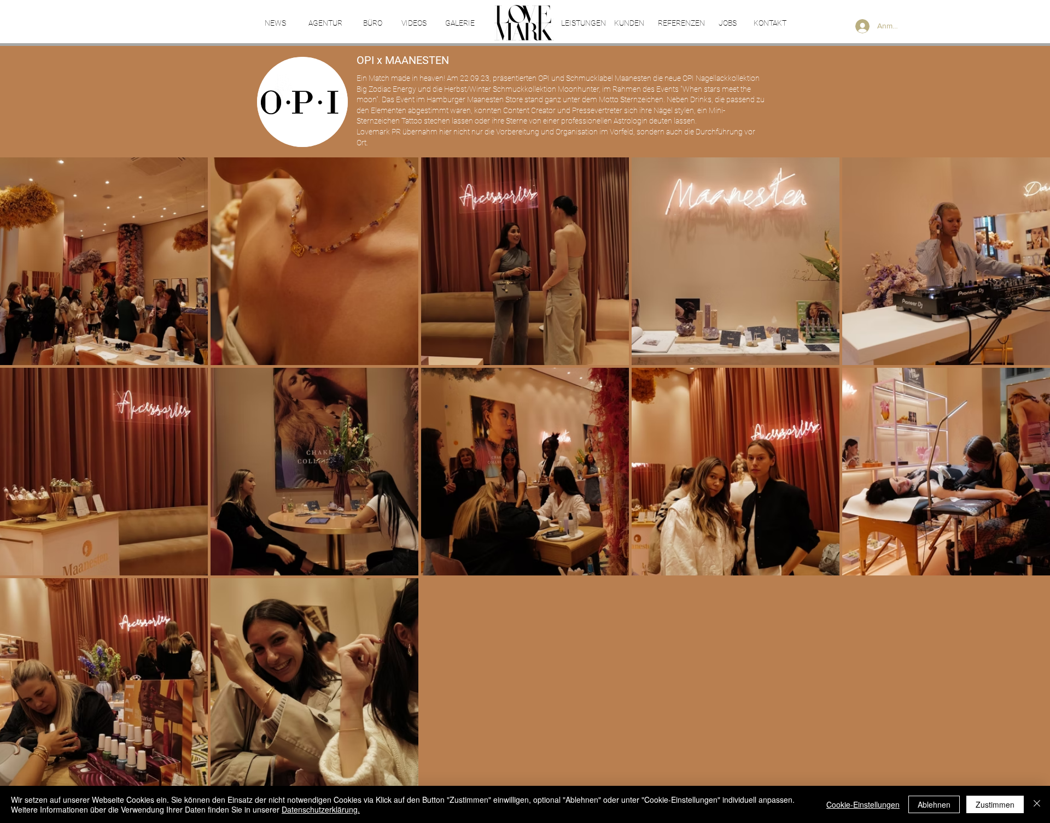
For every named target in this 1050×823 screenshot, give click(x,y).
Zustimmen (995, 804)
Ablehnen (934, 804)
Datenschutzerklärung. (321, 809)
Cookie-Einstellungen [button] (863, 804)
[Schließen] (1036, 804)
